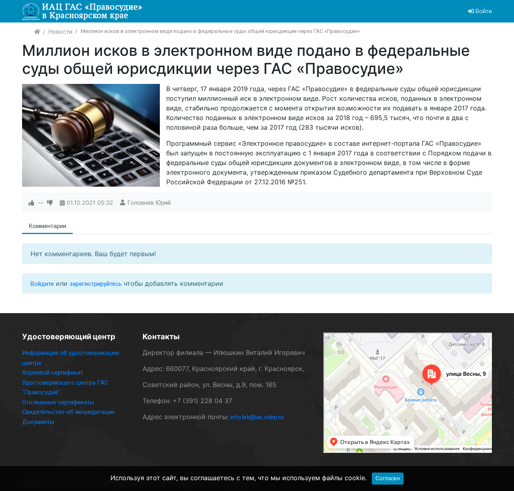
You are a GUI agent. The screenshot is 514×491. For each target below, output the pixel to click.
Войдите (42, 283)
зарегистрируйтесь (95, 283)
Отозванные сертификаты (58, 402)
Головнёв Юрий (149, 202)
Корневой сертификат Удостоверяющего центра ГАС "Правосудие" (65, 382)
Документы (38, 422)
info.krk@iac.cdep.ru (257, 417)
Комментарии (47, 226)
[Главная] (37, 31)
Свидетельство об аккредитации (68, 412)
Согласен (387, 478)
